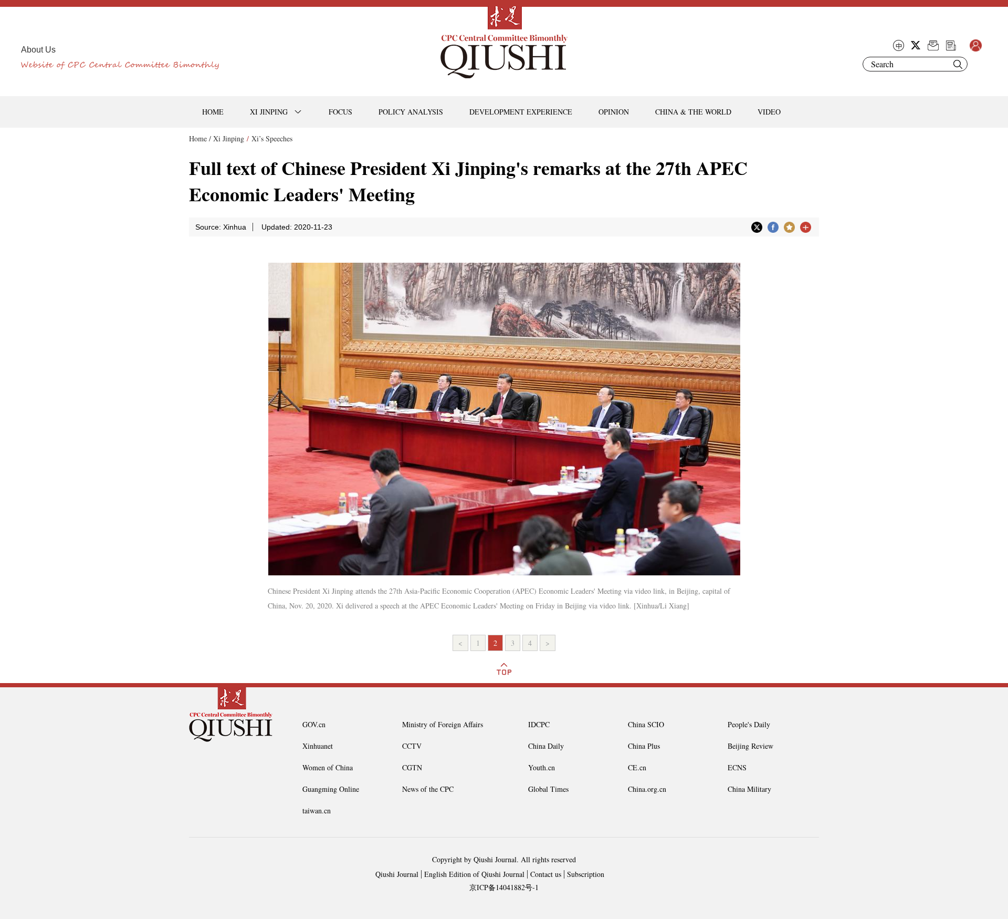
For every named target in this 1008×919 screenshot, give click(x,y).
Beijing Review (750, 746)
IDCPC (539, 724)
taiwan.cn (316, 810)
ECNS (737, 767)
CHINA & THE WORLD (693, 112)
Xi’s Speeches (271, 138)
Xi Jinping (228, 138)
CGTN (412, 767)
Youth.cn (541, 767)
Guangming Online (330, 789)
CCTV (412, 746)
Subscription (585, 874)
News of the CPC (428, 789)
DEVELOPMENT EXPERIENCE (520, 112)
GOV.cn (314, 724)
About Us (38, 49)
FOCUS (340, 112)
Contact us (545, 874)
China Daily (546, 746)
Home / (200, 138)
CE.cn (637, 767)
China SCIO (646, 724)
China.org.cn (647, 789)
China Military (749, 789)
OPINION (613, 112)
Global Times (548, 789)
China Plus (644, 746)
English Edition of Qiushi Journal (474, 874)
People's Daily (749, 724)
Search (957, 64)
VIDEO (769, 112)
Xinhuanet (317, 746)
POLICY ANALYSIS (411, 112)
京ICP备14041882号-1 (504, 887)
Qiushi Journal (396, 874)
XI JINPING (269, 112)
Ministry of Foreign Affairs (442, 724)
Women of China (327, 767)
